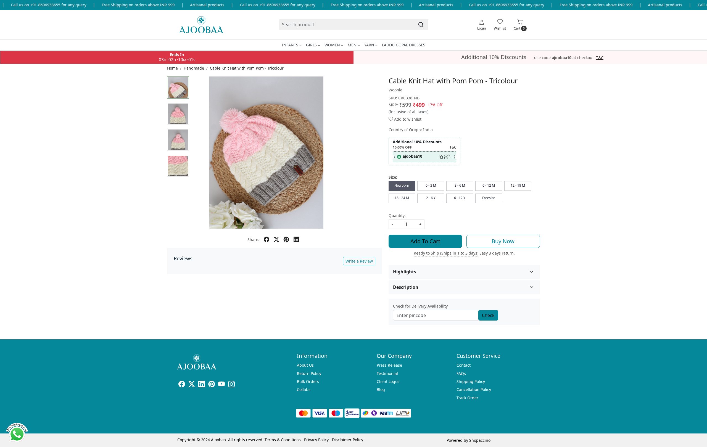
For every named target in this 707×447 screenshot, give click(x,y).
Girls (311, 44)
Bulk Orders (308, 381)
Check (488, 315)
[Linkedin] (201, 385)
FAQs (461, 373)
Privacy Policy (316, 439)
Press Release (389, 365)
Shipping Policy (471, 381)
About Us (305, 365)
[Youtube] (221, 385)
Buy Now (503, 241)
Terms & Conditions (283, 439)
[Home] (201, 25)
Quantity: (397, 215)
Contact (464, 365)
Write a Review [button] (359, 261)
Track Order (467, 397)
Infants (290, 44)
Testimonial (387, 373)
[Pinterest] (211, 385)
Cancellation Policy (474, 389)
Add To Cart (425, 241)
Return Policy (309, 373)
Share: (253, 239)
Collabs (303, 389)
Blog (381, 389)
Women (332, 44)
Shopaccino (479, 440)
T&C (599, 57)
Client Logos (388, 381)
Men (352, 44)
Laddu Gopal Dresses (403, 44)
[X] (191, 385)
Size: (393, 177)
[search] (420, 24)
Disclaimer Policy (347, 439)
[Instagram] (231, 385)
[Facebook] (181, 385)
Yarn (369, 44)
